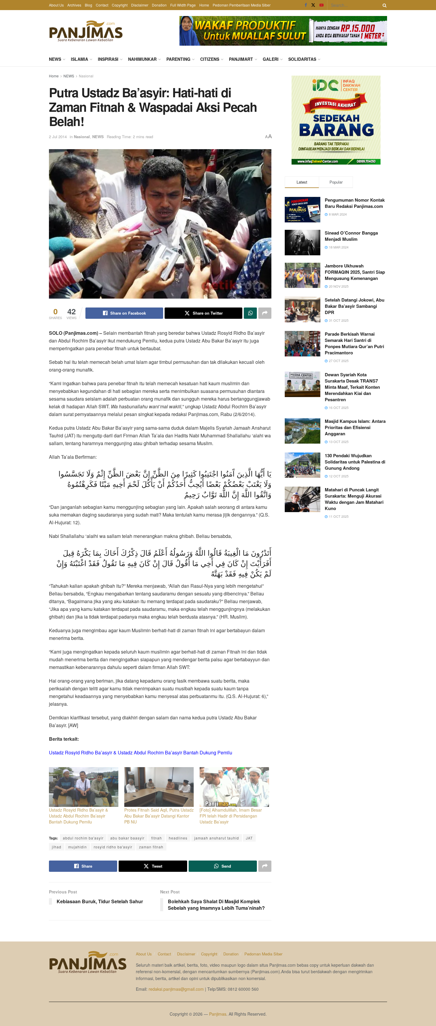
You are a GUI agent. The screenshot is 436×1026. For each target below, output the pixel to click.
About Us (56, 4)
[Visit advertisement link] (283, 31)
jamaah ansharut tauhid (216, 837)
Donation (159, 4)
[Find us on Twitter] (313, 5)
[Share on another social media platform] (264, 313)
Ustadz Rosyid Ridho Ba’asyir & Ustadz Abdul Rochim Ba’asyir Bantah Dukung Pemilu (78, 816)
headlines (178, 837)
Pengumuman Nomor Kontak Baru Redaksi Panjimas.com (355, 203)
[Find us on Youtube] (321, 5)
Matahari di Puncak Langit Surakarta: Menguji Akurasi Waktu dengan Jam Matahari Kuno (354, 499)
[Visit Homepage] (86, 31)
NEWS (55, 59)
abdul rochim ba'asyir (83, 837)
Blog (88, 4)
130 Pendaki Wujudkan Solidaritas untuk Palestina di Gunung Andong (355, 461)
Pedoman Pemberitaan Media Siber (241, 4)
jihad (56, 846)
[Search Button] (383, 5)
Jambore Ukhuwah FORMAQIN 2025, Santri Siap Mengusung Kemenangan (355, 271)
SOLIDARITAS (302, 59)
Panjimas (217, 1014)
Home (204, 4)
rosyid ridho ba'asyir (113, 846)
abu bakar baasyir (127, 837)
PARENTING (178, 59)
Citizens (209, 59)
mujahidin (77, 846)
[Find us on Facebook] (306, 5)
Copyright (120, 4)
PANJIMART (241, 59)
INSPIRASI (108, 59)
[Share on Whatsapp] (250, 313)
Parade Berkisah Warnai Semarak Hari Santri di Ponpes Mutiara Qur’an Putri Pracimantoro (354, 343)
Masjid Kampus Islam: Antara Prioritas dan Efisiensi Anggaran (355, 427)
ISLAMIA (79, 59)
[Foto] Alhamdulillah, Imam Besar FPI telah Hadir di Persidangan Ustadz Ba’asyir (231, 816)
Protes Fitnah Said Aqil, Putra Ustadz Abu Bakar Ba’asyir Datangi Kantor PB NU (159, 816)
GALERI (271, 59)
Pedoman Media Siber (263, 954)
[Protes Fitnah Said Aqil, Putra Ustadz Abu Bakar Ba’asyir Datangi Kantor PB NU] (159, 787)
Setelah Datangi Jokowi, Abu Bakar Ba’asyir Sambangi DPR (354, 306)
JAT (249, 837)
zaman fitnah (151, 846)
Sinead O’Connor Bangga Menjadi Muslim (351, 236)
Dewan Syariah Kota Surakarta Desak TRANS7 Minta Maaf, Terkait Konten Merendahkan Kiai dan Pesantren (352, 387)
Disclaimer (139, 4)
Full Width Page (183, 4)
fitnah (156, 837)
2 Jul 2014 (58, 136)
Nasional (86, 75)
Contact (102, 4)
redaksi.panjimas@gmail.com (176, 989)
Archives (74, 4)
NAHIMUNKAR (142, 59)
